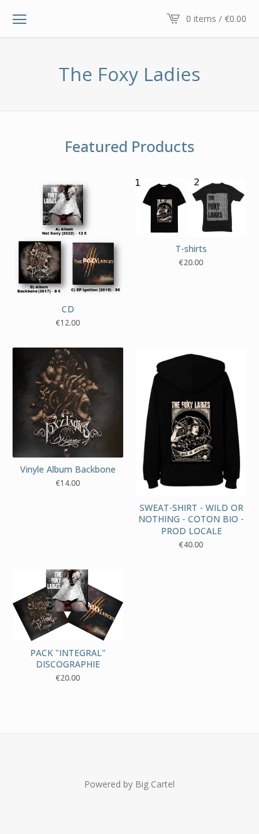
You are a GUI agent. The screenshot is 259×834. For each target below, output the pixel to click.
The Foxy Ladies (129, 74)
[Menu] (19, 18)
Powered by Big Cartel (129, 784)
